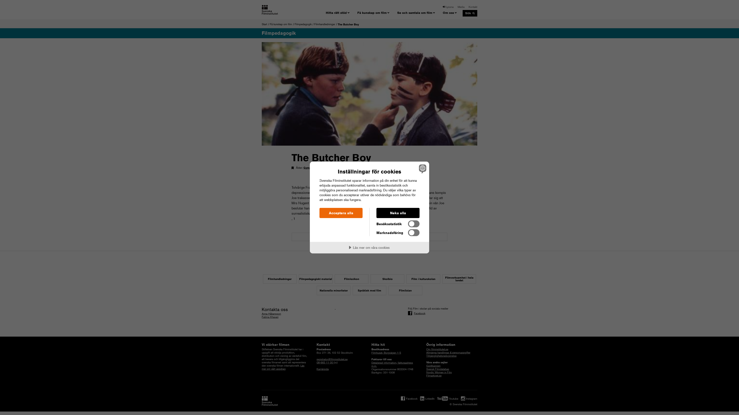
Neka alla (398, 213)
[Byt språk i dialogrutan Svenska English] (422, 169)
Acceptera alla (341, 213)
